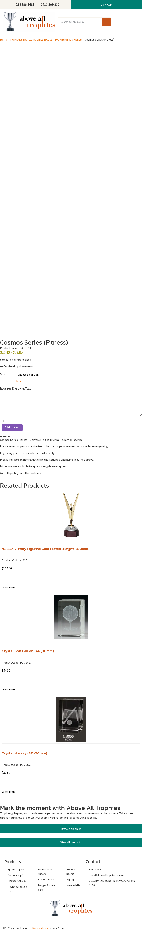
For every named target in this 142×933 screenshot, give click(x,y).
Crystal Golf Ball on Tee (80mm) (28, 651)
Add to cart (12, 427)
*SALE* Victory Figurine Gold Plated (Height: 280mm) (45, 548)
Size (2, 374)
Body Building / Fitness (69, 39)
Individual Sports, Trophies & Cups (31, 39)
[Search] (106, 22)
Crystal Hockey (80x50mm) (24, 753)
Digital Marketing (40, 928)
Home (4, 39)
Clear (18, 381)
